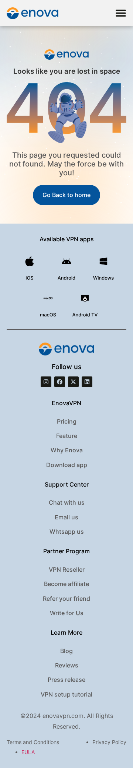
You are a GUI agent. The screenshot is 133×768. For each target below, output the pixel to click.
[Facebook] (59, 381)
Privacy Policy (109, 742)
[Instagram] (46, 381)
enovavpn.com (62, 715)
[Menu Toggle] (120, 12)
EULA (28, 752)
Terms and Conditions (33, 742)
